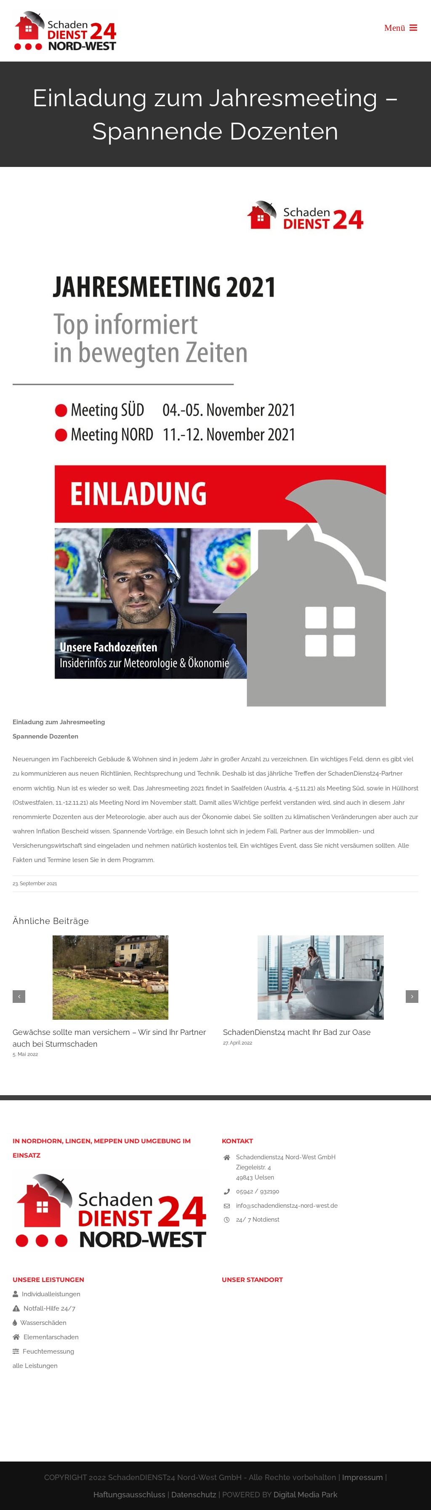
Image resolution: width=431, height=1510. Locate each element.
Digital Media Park (306, 1494)
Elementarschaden (50, 1337)
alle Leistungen (35, 1366)
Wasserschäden (43, 1323)
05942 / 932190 (257, 1191)
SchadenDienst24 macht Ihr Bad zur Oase (297, 1032)
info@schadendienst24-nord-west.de (287, 1205)
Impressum (362, 1477)
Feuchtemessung (47, 1351)
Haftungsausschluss (129, 1494)
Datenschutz (193, 1494)
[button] (19, 996)
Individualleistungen (50, 1294)
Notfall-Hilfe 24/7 (48, 1308)
